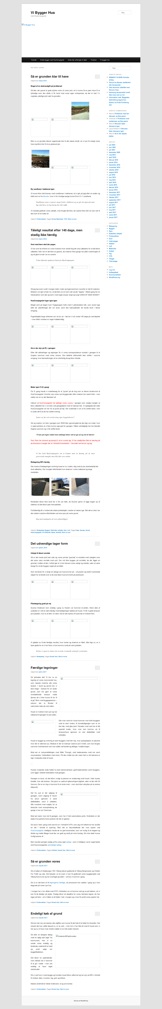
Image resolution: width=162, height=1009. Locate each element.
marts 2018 (113, 185)
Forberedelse (41, 219)
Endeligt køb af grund (46, 913)
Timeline (93, 60)
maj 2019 (112, 155)
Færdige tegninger (44, 667)
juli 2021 (112, 150)
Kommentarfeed (115, 275)
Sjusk (53, 532)
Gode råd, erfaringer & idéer (77, 60)
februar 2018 (113, 187)
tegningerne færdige (57, 882)
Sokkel (111, 251)
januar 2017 (113, 217)
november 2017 (114, 195)
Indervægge (113, 241)
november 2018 (114, 167)
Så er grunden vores (45, 861)
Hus (56, 656)
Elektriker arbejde (57, 530)
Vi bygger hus (105, 60)
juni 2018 (112, 177)
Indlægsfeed (113, 272)
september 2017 (114, 200)
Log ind (112, 270)
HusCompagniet (36, 532)
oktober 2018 (113, 170)
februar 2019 (113, 160)
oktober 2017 (113, 197)
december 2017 (114, 192)
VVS (65, 219)
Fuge (77, 530)
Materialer (59, 219)
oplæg (69, 842)
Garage (82, 530)
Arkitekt (54, 850)
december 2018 (114, 165)
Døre (110, 231)
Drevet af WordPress (81, 1001)
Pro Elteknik (46, 532)
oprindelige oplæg (54, 845)
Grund (54, 219)
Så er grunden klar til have (50, 76)
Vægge (111, 258)
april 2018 (112, 182)
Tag (110, 253)
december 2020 (114, 152)
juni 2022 (112, 147)
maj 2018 (112, 180)
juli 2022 (112, 145)
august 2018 (113, 172)
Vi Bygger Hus (43, 12)
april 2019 (112, 157)
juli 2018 (112, 175)
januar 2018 (113, 190)
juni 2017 (112, 207)
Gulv (65, 530)
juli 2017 (112, 205)
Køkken (111, 243)
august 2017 (113, 202)
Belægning (40, 530)
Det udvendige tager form (49, 543)
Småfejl (58, 532)
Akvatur (46, 196)
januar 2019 (113, 162)
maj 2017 (112, 210)
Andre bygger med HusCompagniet (52, 60)
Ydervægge (113, 261)
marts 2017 (113, 215)
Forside (33, 60)
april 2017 (112, 212)
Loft (68, 530)
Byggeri (47, 530)
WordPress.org (114, 277)
